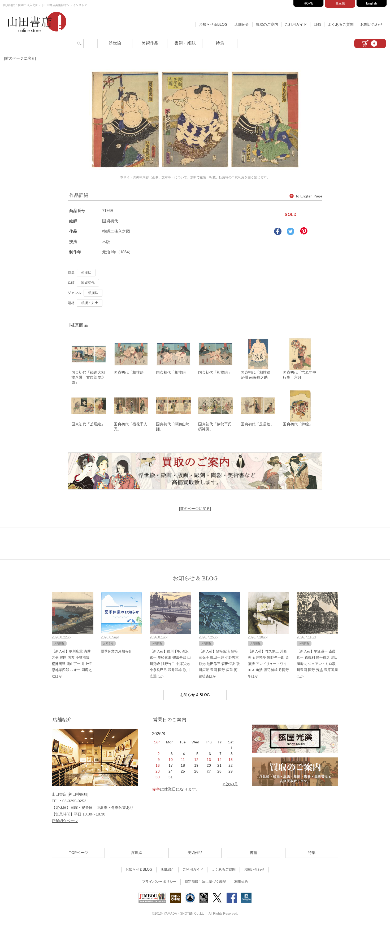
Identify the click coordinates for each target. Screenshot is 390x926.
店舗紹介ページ (65, 821)
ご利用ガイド (296, 24)
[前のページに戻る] (20, 58)
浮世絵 (115, 43)
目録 (317, 24)
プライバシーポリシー (159, 882)
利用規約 (241, 882)
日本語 (340, 4)
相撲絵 (86, 273)
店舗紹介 (241, 24)
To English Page (308, 196)
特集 (220, 43)
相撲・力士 (89, 303)
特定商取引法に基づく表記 (205, 882)
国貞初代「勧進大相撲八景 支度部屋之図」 (88, 377)
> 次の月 (230, 784)
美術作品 (149, 43)
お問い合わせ (371, 24)
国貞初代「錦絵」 (298, 424)
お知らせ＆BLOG (213, 24)
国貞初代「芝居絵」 (88, 424)
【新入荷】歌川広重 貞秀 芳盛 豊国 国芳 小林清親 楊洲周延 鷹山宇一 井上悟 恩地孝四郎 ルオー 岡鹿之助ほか (72, 663)
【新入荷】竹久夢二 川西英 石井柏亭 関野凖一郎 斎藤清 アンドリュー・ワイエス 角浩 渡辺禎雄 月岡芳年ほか (268, 663)
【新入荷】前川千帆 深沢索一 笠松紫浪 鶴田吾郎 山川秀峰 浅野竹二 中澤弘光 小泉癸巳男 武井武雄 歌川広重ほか (170, 663)
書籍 (253, 852)
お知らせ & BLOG (195, 578)
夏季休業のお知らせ (116, 651)
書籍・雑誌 (185, 43)
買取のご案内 (267, 24)
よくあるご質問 (341, 24)
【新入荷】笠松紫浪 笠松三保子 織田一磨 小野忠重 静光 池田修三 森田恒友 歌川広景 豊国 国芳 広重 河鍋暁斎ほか (219, 663)
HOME (308, 3)
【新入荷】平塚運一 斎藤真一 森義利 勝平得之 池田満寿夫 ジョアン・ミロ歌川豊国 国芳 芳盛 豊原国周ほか (317, 663)
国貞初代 (110, 221)
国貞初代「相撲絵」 (130, 372)
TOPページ (78, 852)
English (371, 3)
